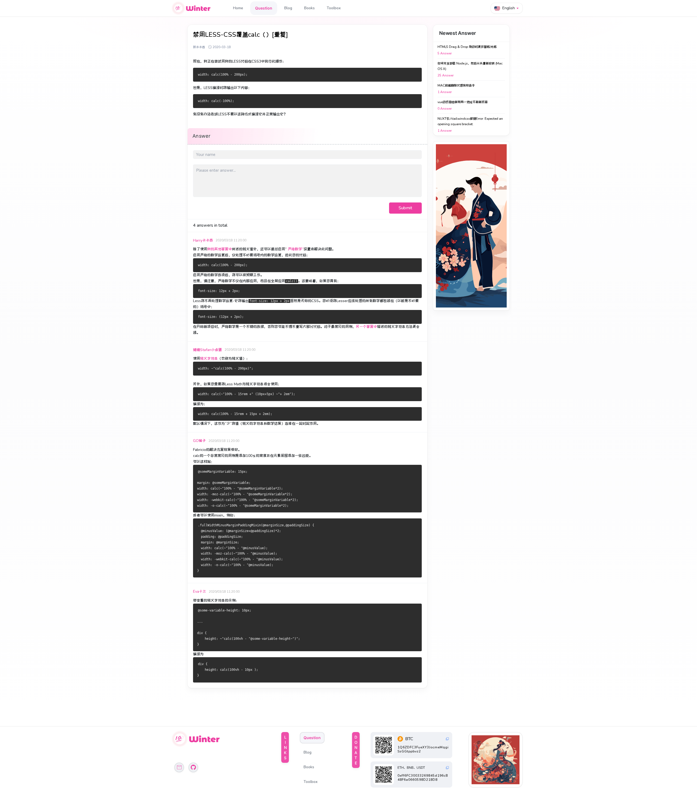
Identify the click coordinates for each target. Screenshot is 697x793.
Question (263, 8)
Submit (405, 208)
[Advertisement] (471, 226)
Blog (288, 8)
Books (309, 8)
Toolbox (334, 8)
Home (238, 8)
